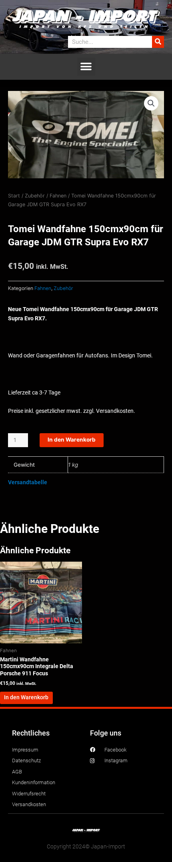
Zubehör (35, 196)
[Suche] (158, 42)
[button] (86, 67)
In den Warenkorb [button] (26, 697)
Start (14, 196)
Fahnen (58, 196)
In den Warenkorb (72, 439)
